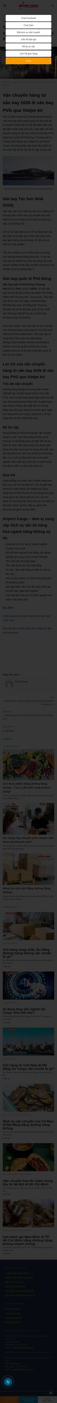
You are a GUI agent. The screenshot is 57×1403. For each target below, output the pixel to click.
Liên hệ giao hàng (28, 53)
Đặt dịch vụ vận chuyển (28, 32)
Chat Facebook (28, 18)
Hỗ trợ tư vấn (28, 46)
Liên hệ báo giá (28, 39)
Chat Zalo (28, 25)
